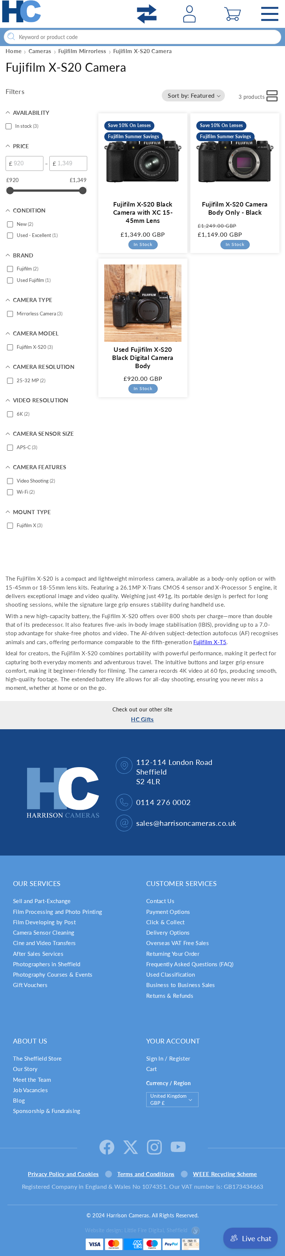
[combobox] (142, 37)
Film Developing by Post (44, 922)
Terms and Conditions (145, 1174)
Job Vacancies (30, 1090)
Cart (151, 1068)
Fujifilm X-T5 (209, 642)
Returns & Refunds (169, 995)
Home (14, 51)
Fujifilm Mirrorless (82, 51)
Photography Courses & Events (52, 974)
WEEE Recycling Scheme (225, 1174)
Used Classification (170, 974)
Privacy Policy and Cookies (63, 1174)
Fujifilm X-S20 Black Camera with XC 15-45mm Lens (143, 212)
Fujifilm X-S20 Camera (142, 51)
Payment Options (168, 911)
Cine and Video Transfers (44, 942)
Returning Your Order (172, 953)
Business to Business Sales (180, 984)
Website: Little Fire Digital (136, 1230)
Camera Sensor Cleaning (44, 932)
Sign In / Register (168, 1058)
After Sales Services (38, 953)
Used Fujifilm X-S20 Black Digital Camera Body (143, 357)
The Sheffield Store (37, 1058)
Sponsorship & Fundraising (47, 1110)
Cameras (40, 51)
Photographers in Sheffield (47, 964)
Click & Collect (165, 922)
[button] (232, 14)
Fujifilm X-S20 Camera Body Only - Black (235, 208)
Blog (19, 1100)
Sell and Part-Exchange (42, 901)
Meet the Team (32, 1079)
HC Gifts (142, 719)
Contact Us (160, 901)
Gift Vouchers (30, 984)
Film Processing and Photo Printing (57, 911)
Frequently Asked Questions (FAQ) (190, 964)
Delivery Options (168, 932)
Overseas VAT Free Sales (177, 942)
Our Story (25, 1068)
